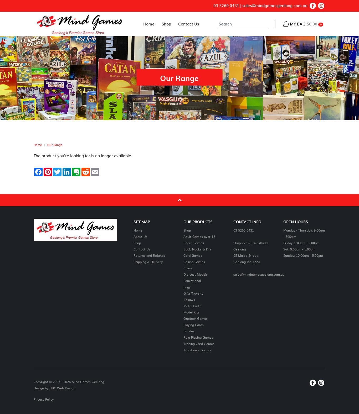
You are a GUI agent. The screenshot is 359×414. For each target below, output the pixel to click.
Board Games (193, 242)
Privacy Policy (44, 399)
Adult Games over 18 (199, 236)
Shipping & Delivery (148, 261)
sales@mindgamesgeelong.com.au (274, 6)
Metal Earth (192, 305)
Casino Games (194, 261)
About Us (140, 236)
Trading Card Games (198, 343)
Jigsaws (189, 299)
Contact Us (142, 249)
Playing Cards (193, 324)
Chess (187, 267)
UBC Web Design (62, 388)
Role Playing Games (198, 337)
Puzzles (188, 330)
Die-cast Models (195, 274)
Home (38, 145)
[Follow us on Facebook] (313, 6)
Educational (192, 280)
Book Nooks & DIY (197, 249)
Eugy (187, 286)
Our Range (54, 145)
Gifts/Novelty (193, 293)
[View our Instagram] (321, 6)
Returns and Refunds (149, 255)
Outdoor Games (195, 318)
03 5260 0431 (226, 6)
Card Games (192, 255)
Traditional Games (197, 349)
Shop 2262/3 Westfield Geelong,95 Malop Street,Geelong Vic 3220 (250, 252)
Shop (137, 242)
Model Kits (191, 312)
